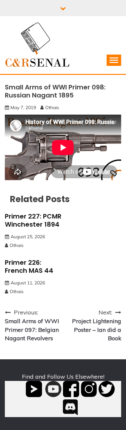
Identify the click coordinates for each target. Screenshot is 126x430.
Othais (52, 107)
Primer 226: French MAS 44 (29, 266)
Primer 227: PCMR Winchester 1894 (33, 220)
